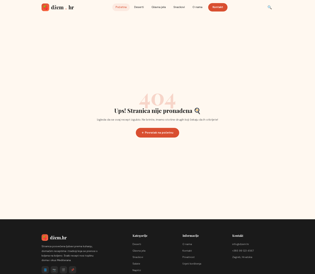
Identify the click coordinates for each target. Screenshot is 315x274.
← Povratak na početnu (157, 132)
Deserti (139, 7)
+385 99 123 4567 (243, 250)
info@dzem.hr (240, 244)
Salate (136, 263)
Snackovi (179, 7)
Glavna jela (158, 7)
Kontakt (218, 7)
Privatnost (188, 257)
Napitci (137, 270)
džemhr (58, 7)
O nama (197, 7)
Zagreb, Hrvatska (242, 257)
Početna (121, 7)
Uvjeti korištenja (191, 263)
